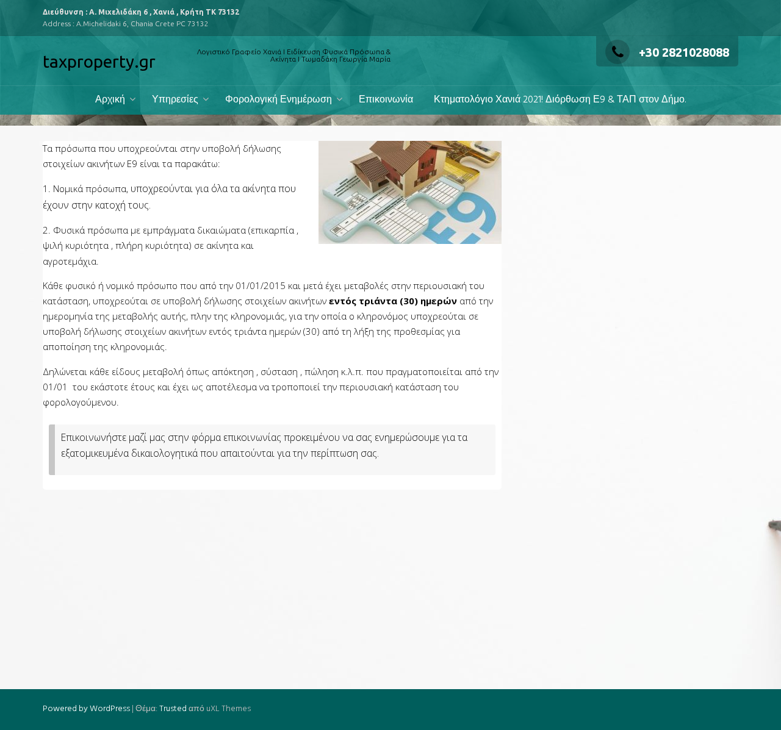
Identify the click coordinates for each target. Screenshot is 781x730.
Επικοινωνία (386, 100)
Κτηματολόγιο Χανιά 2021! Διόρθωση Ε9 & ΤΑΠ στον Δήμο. (560, 100)
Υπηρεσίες (175, 100)
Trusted (173, 709)
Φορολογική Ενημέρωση (278, 100)
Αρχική (110, 100)
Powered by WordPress (86, 709)
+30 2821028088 (684, 52)
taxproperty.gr (99, 61)
